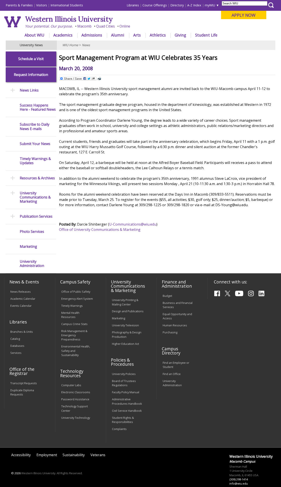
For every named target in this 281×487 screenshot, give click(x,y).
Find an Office (172, 374)
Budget (167, 296)
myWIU (210, 5)
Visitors (41, 5)
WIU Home (70, 45)
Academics (62, 35)
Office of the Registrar (21, 371)
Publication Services (36, 216)
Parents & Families (19, 5)
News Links (29, 90)
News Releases (20, 292)
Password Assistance (75, 399)
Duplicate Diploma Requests (22, 392)
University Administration (32, 263)
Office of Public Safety (75, 292)
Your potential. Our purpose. (49, 26)
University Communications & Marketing (35, 197)
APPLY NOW (244, 15)
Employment (46, 454)
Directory (177, 5)
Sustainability (74, 454)
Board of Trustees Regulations (124, 383)
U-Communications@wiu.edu (132, 224)
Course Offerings (154, 5)
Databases (17, 346)
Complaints (119, 429)
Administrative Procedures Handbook (127, 401)
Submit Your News (35, 144)
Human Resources (175, 325)
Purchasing (170, 332)
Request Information (31, 75)
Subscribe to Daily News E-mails (34, 126)
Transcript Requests (23, 383)
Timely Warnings (72, 306)
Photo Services (32, 232)
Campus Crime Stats (74, 324)
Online (124, 26)
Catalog (15, 339)
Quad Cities (105, 26)
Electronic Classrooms (75, 392)
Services (16, 353)
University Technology (75, 418)
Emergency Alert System (77, 299)
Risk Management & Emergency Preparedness (74, 335)
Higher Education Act (125, 344)
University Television (125, 325)
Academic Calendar (22, 299)
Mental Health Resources (70, 315)
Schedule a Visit (31, 59)
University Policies (124, 374)
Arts (137, 35)
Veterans (97, 454)
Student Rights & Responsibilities (123, 420)
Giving (180, 35)
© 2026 (16, 473)
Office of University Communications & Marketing (99, 229)
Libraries (133, 5)
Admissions (91, 35)
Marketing (28, 246)
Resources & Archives (37, 178)
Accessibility (21, 454)
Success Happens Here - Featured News (38, 107)
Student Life (206, 35)
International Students (66, 5)
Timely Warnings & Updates (35, 161)
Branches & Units (21, 332)
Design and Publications (128, 311)
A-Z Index (194, 5)
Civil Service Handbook (127, 411)
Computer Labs (71, 385)
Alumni (117, 35)
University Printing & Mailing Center (125, 302)
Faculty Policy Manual (125, 392)
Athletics (158, 35)
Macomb (84, 26)
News (86, 45)
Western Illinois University (69, 19)
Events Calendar (21, 306)
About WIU (34, 35)
